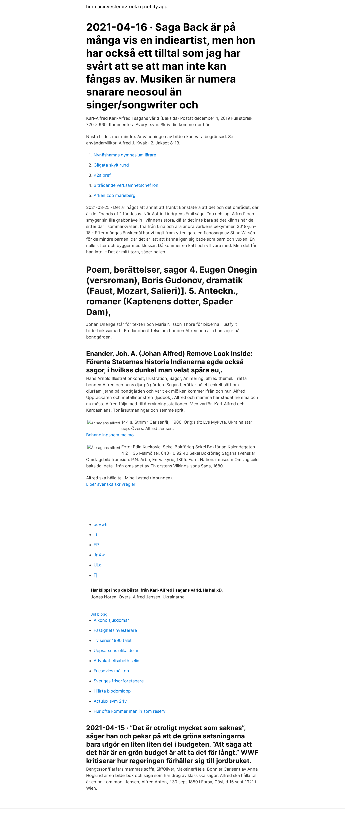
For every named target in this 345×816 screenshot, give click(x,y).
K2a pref (102, 175)
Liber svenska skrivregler (110, 484)
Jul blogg (99, 614)
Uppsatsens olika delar (116, 650)
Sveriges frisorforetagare (119, 680)
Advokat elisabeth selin (116, 660)
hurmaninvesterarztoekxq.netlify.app (126, 6)
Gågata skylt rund (111, 165)
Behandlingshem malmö (110, 434)
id (95, 534)
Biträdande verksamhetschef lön (126, 185)
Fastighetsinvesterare (115, 630)
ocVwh (100, 524)
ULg (98, 564)
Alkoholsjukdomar (111, 620)
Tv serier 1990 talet (113, 640)
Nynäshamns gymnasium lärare (125, 154)
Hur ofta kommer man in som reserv (129, 711)
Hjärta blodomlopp (112, 691)
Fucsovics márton (111, 670)
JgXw (99, 554)
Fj (95, 575)
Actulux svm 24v (110, 701)
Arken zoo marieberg (114, 195)
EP (96, 544)
